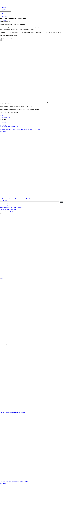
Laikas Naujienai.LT (5, 2)
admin (1, 20)
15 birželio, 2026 (4, 131)
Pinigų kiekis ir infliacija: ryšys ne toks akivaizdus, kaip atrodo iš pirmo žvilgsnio (11, 207)
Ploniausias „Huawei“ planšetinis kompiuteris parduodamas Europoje (9, 205)
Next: (5, 117)
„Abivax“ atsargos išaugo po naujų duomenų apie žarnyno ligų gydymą (9, 209)
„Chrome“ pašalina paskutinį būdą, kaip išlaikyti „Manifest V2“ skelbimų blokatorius (11, 211)
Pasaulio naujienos (4, 16)
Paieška (61, 202)
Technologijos (4, 9)
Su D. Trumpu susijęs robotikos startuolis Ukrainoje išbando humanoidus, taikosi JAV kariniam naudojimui (19, 198)
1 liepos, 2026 (4, 414)
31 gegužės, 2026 (4, 200)
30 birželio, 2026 (4, 125)
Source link (1, 115)
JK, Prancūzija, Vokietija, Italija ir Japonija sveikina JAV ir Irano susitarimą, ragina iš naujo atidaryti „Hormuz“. (20, 129)
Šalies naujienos (4, 7)
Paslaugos (3, 10)
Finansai (3, 8)
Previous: (8, 116)
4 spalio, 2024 (4, 20)
